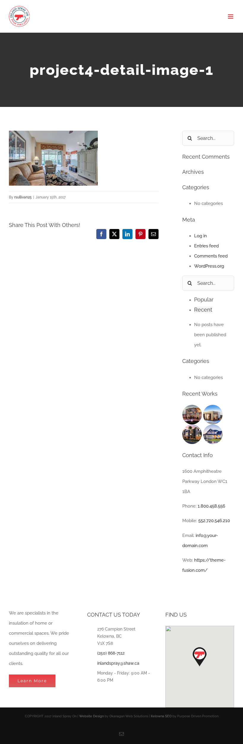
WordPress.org (209, 266)
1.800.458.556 (211, 506)
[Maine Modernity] (213, 410)
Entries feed (206, 246)
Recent (203, 310)
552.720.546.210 (214, 520)
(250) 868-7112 (110, 653)
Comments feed (211, 256)
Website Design (91, 716)
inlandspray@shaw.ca (118, 663)
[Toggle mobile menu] (231, 16)
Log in (200, 235)
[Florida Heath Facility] (192, 410)
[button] (199, 657)
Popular (203, 299)
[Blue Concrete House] (213, 429)
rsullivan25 (23, 197)
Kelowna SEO (161, 716)
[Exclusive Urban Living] (192, 429)
